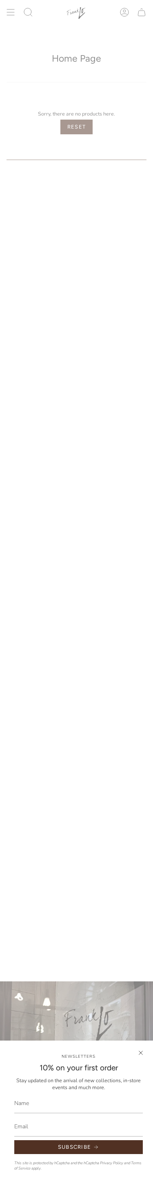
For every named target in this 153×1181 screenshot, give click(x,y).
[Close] (141, 1053)
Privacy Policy (111, 1162)
